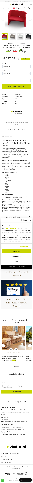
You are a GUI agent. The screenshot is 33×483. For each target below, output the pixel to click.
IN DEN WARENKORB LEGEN (16, 86)
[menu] (31, 4)
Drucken (17, 124)
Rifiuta (16, 261)
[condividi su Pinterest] (22, 129)
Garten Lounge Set (13, 434)
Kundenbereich (6, 459)
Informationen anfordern (11, 217)
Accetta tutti (16, 251)
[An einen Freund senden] (10, 129)
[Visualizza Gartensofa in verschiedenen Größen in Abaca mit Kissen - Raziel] (11, 350)
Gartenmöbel (5, 432)
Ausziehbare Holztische (24, 409)
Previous (3, 19)
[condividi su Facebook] (18, 129)
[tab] (16, 136)
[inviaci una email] (3, 8)
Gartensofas (22, 434)
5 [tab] (20, 367)
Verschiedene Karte (16, 468)
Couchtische (4, 419)
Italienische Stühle (7, 424)
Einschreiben (17, 391)
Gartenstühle (20, 429)
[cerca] (2, 4)
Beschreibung (7, 136)
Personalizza (15, 256)
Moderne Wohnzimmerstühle (9, 429)
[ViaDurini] (16, 4)
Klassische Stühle (5, 427)
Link (16, 387)
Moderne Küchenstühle (17, 427)
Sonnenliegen (4, 434)
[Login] (19, 8)
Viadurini (4, 456)
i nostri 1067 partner (10, 228)
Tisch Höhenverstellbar (7, 421)
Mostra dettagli (24, 246)
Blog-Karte (24, 466)
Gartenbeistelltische (7, 437)
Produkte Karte (8, 466)
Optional (4, 70)
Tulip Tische (17, 421)
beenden (4, 63)
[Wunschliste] (16, 350)
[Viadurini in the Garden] (16, 112)
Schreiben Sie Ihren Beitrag (21, 122)
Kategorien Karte (17, 466)
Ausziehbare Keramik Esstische (9, 409)
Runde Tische (4, 417)
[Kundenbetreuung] (8, 8)
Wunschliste (9, 122)
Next (30, 19)
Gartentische (23, 421)
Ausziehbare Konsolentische (22, 412)
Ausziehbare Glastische (8, 412)
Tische (3, 415)
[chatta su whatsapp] (2, 480)
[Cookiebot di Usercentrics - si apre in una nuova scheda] (20, 220)
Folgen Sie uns (6, 463)
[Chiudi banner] (30, 220)
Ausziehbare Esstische (8, 407)
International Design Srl (10, 453)
